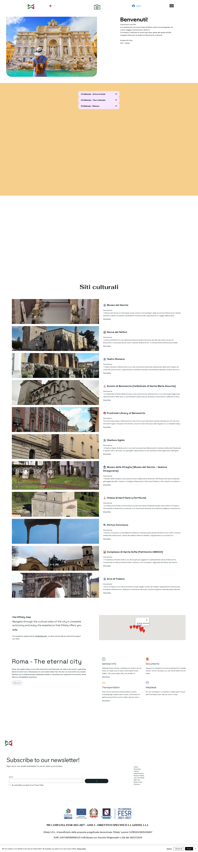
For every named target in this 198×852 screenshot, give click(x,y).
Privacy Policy (81, 849)
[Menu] (172, 6)
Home (136, 767)
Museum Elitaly (139, 776)
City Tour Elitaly (139, 778)
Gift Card (137, 780)
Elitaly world (138, 782)
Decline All (178, 849)
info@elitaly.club (41, 636)
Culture (136, 771)
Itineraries (137, 769)
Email (11, 777)
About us (137, 784)
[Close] (195, 848)
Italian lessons (139, 773)
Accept (189, 849)
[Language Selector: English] (51, 6)
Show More (107, 319)
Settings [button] (169, 849)
